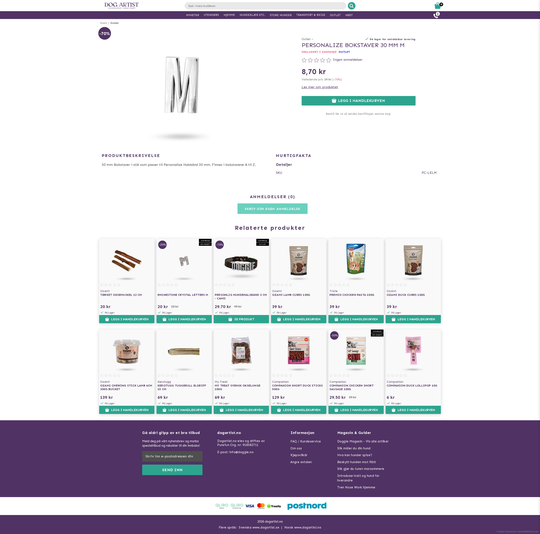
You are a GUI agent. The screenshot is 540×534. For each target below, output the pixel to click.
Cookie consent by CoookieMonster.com (517, 531)
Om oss (296, 448)
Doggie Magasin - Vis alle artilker (363, 441)
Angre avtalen (301, 462)
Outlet (114, 23)
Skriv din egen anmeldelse (272, 209)
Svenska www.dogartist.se (259, 527)
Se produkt (244, 319)
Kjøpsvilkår (298, 455)
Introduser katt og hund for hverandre (358, 478)
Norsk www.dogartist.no (302, 527)
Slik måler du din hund (354, 448)
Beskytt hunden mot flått (356, 462)
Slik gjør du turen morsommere (360, 469)
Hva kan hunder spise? (354, 455)
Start (103, 23)
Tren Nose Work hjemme (356, 487)
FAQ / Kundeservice (305, 441)
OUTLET (344, 51)
